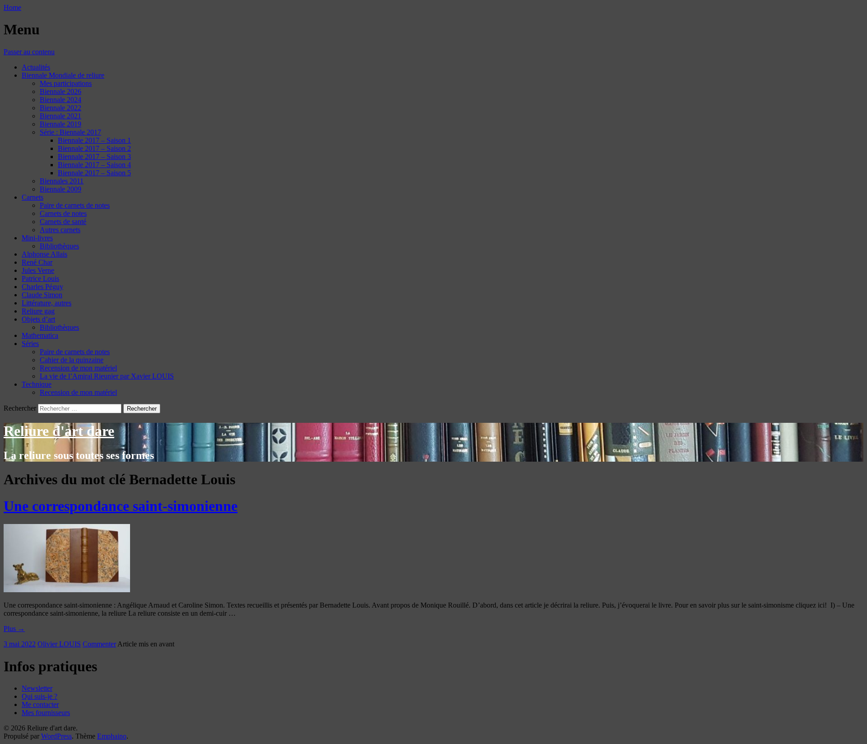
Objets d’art (38, 319)
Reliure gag (38, 311)
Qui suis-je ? (39, 696)
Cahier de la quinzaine (71, 360)
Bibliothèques (59, 246)
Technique (36, 384)
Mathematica (40, 335)
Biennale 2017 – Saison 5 (94, 173)
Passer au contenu (29, 52)
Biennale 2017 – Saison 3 (94, 156)
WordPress (56, 736)
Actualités (36, 67)
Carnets (32, 197)
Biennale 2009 (60, 189)
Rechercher (20, 408)
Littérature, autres (46, 303)
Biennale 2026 (60, 91)
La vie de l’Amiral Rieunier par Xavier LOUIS (107, 376)
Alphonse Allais (44, 254)
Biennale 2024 (60, 99)
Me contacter (40, 704)
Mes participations (66, 83)
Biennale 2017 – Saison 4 (94, 164)
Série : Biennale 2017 (70, 132)
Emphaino (111, 736)
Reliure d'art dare (59, 431)
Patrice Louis (40, 278)
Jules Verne (38, 270)
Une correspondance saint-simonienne (121, 506)
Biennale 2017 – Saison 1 (94, 140)
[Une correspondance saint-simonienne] (67, 590)
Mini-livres (37, 238)
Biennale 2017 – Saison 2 (94, 148)
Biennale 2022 (60, 108)
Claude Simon (42, 295)
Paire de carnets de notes (75, 205)
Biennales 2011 (62, 181)
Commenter (99, 644)
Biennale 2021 (60, 116)
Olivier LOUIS (59, 644)
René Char (37, 262)
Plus (14, 628)
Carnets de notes (63, 213)
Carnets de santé (63, 221)
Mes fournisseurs (46, 712)
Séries (30, 343)
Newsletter (37, 688)
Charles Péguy (42, 286)
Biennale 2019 (60, 124)
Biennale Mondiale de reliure (63, 75)
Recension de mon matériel (78, 368)
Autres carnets (60, 230)
